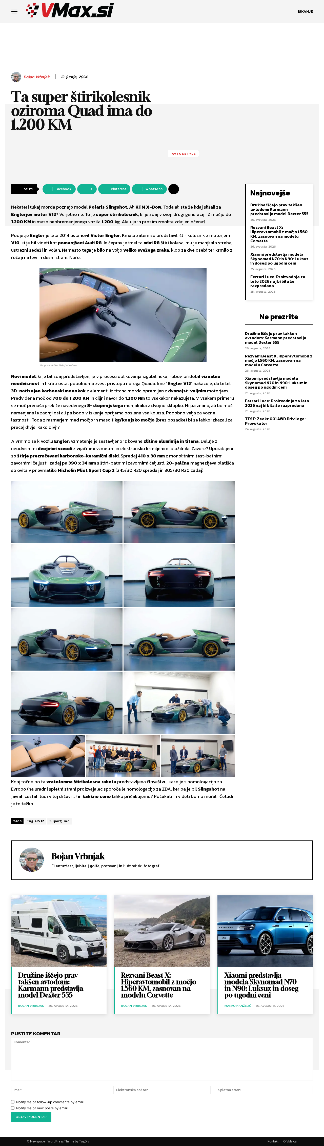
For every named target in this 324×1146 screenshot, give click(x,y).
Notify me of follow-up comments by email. (50, 1102)
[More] (173, 189)
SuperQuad (59, 821)
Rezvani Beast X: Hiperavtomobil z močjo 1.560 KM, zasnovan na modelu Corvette (279, 234)
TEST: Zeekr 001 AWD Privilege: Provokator (275, 421)
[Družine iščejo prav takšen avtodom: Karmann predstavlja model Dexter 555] (59, 931)
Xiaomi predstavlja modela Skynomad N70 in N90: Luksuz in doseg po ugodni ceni (279, 258)
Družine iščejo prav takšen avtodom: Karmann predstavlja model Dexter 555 (279, 209)
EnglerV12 (35, 821)
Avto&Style (184, 153)
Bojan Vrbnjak (37, 76)
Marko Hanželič (238, 1005)
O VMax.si (290, 1141)
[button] (305, 11)
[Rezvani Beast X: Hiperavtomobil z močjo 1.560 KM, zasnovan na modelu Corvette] (162, 931)
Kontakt (273, 1141)
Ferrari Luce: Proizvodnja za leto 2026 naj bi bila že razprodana (277, 281)
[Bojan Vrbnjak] (17, 77)
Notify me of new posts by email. (42, 1108)
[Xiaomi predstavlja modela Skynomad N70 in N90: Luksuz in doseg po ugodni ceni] (265, 931)
